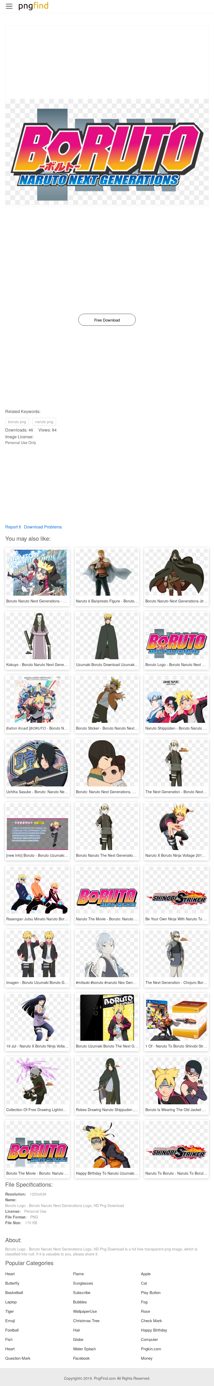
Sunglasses (83, 1283)
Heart (10, 1273)
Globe (78, 1339)
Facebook (81, 1358)
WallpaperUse (85, 1311)
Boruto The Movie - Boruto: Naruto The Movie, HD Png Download (60, 1173)
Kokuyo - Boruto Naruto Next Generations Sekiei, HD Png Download (62, 664)
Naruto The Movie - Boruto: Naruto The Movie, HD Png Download (130, 918)
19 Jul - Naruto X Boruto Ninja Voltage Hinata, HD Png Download (59, 1046)
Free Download (107, 320)
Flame (78, 1273)
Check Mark (151, 1320)
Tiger (9, 1311)
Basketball (14, 1292)
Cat (144, 1283)
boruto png (17, 421)
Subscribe (81, 1292)
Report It (13, 527)
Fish (9, 1339)
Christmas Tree (86, 1320)
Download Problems (43, 527)
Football (12, 1330)
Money (147, 1358)
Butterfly (12, 1283)
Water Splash (84, 1348)
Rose (145, 1311)
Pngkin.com (151, 1348)
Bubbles (80, 1301)
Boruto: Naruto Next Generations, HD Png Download (119, 791)
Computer (149, 1339)
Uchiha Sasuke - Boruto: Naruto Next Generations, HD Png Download (63, 791)
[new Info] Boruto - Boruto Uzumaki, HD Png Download (51, 855)
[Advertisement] (107, 62)
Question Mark (18, 1358)
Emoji (10, 1320)
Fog (144, 1301)
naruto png (44, 421)
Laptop (11, 1301)
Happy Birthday (154, 1330)
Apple (146, 1273)
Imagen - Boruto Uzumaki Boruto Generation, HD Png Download (59, 982)
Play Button (150, 1292)
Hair (76, 1330)
